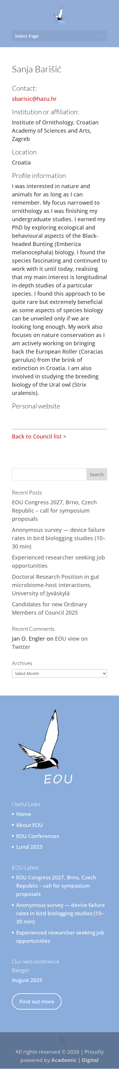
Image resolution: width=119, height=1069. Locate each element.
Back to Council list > (39, 436)
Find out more (37, 1001)
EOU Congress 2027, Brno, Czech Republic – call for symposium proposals (54, 510)
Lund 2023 (29, 846)
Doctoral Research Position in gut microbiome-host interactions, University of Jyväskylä (55, 585)
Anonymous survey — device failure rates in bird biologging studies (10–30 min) (58, 538)
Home (23, 813)
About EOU (29, 824)
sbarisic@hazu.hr (34, 98)
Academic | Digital (75, 1059)
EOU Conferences (37, 836)
